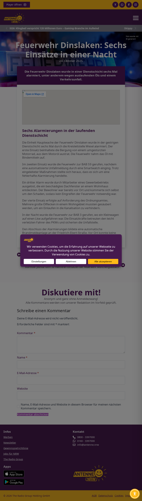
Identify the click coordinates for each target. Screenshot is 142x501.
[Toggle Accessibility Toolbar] (134, 493)
